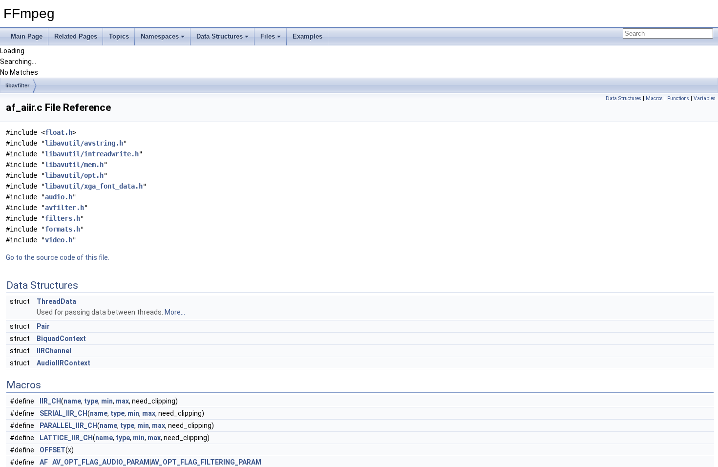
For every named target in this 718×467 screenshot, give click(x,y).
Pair (43, 326)
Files (267, 36)
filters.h (62, 218)
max (122, 401)
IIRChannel (54, 351)
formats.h (62, 229)
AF (44, 462)
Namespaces (160, 36)
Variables (705, 98)
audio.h (58, 197)
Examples (307, 36)
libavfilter (17, 85)
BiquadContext (61, 338)
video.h (58, 240)
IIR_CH (50, 401)
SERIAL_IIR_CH (63, 413)
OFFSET (52, 450)
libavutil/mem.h (74, 165)
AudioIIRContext (63, 363)
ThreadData (56, 301)
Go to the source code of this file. (57, 257)
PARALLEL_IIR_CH (68, 425)
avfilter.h (64, 208)
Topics (119, 36)
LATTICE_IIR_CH (66, 438)
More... (175, 312)
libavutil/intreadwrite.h (92, 154)
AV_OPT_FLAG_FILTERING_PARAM (206, 462)
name (72, 401)
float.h (58, 132)
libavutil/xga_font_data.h (94, 186)
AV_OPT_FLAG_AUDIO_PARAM (100, 462)
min (107, 401)
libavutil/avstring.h (84, 143)
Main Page (26, 36)
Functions (678, 98)
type (91, 401)
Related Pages (75, 36)
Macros (654, 98)
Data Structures (219, 36)
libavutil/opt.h (74, 175)
